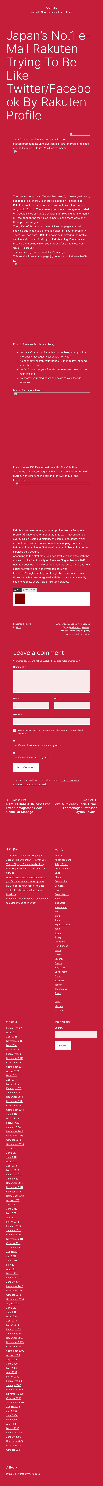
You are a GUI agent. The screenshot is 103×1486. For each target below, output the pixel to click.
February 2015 (13, 1088)
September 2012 (15, 1196)
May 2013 (11, 1161)
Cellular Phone (62, 868)
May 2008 (11, 1419)
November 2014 (14, 1101)
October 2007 (13, 1449)
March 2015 (12, 1084)
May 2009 (11, 1368)
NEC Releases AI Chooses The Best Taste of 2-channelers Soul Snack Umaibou (25, 890)
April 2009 (11, 1372)
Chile (57, 872)
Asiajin (51, 8)
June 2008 (12, 1415)
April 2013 (11, 1165)
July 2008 (11, 1411)
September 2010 (15, 1299)
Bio (18, 590)
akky (29, 594)
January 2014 (13, 1127)
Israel (57, 916)
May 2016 (11, 1045)
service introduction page (34, 256)
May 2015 (11, 1075)
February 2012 (13, 1226)
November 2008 (15, 1393)
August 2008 (13, 1406)
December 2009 (14, 1338)
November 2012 (14, 1187)
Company (60, 885)
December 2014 (14, 1097)
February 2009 (14, 1381)
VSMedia (59, 1010)
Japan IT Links (62, 924)
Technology (61, 989)
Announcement (63, 859)
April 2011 (11, 1269)
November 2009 (15, 1342)
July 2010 (11, 1307)
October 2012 (13, 1191)
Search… (59, 1027)
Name (17, 698)
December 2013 (14, 1131)
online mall (75, 627)
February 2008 (14, 1432)
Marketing (60, 941)
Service (58, 963)
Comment (19, 667)
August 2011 (12, 1251)
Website (17, 714)
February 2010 (13, 1329)
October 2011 (13, 1243)
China (58, 877)
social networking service (78, 634)
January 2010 (13, 1333)
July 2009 (11, 1359)
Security (59, 959)
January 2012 (13, 1230)
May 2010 (11, 1316)
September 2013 (15, 1144)
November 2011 (14, 1239)
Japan (74, 624)
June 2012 (11, 1208)
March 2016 (12, 1049)
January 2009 (13, 1385)
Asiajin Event (61, 864)
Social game (61, 971)
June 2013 (11, 1157)
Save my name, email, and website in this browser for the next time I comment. (50, 732)
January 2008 (13, 1437)
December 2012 (14, 1183)
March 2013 (12, 1170)
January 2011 (13, 1282)
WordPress (34, 1474)
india (57, 898)
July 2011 (11, 1256)
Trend (58, 993)
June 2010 (11, 1312)
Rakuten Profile (69, 143)
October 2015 (13, 1062)
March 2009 (12, 1376)
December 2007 (14, 1441)
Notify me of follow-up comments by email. (37, 745)
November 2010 (14, 1290)
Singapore (60, 967)
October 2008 (13, 1398)
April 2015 (11, 1079)
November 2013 (14, 1135)
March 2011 (12, 1273)
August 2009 (13, 1355)
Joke (57, 928)
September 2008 (15, 1402)
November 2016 (14, 1041)
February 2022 (14, 1028)
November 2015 (14, 1058)
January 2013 (13, 1178)
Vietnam (59, 1006)
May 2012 (11, 1213)
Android (59, 855)
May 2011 (11, 1264)
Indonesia (60, 903)
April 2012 (11, 1217)
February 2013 (13, 1174)
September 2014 (15, 1109)
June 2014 (11, 1114)
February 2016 (13, 1054)
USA (57, 997)
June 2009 (12, 1363)
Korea (58, 933)
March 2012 (12, 1221)
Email (57, 698)
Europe (58, 890)
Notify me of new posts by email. (32, 757)
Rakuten (85, 627)
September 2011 (14, 1247)
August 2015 (12, 1071)
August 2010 (12, 1303)
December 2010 (14, 1286)
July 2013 (11, 1153)
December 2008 (14, 1389)
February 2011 (13, 1277)
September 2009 (15, 1350)
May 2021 (11, 1032)
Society (59, 976)
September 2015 (15, 1066)
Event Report (62, 894)
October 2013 (13, 1140)
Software (59, 980)
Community (61, 881)
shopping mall (82, 630)
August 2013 (12, 1148)
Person (58, 954)
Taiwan (58, 984)
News (58, 950)
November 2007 (14, 1445)
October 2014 (13, 1105)
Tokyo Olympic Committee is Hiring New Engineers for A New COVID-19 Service (25, 868)
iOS (56, 911)
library (58, 937)
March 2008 (12, 1428)
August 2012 (12, 1200)
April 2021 (11, 1036)
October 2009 (13, 1346)
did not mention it (78, 213)
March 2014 (12, 1118)
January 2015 (13, 1092)
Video (58, 1002)
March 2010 (12, 1325)
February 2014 (14, 1122)
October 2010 (13, 1295)
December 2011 (14, 1234)
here (38, 390)
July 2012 (11, 1204)
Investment (61, 907)
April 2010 (11, 1320)
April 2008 (11, 1424)
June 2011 (11, 1260)
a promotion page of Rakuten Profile (61, 230)
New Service (84, 624)
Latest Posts (30, 590)
